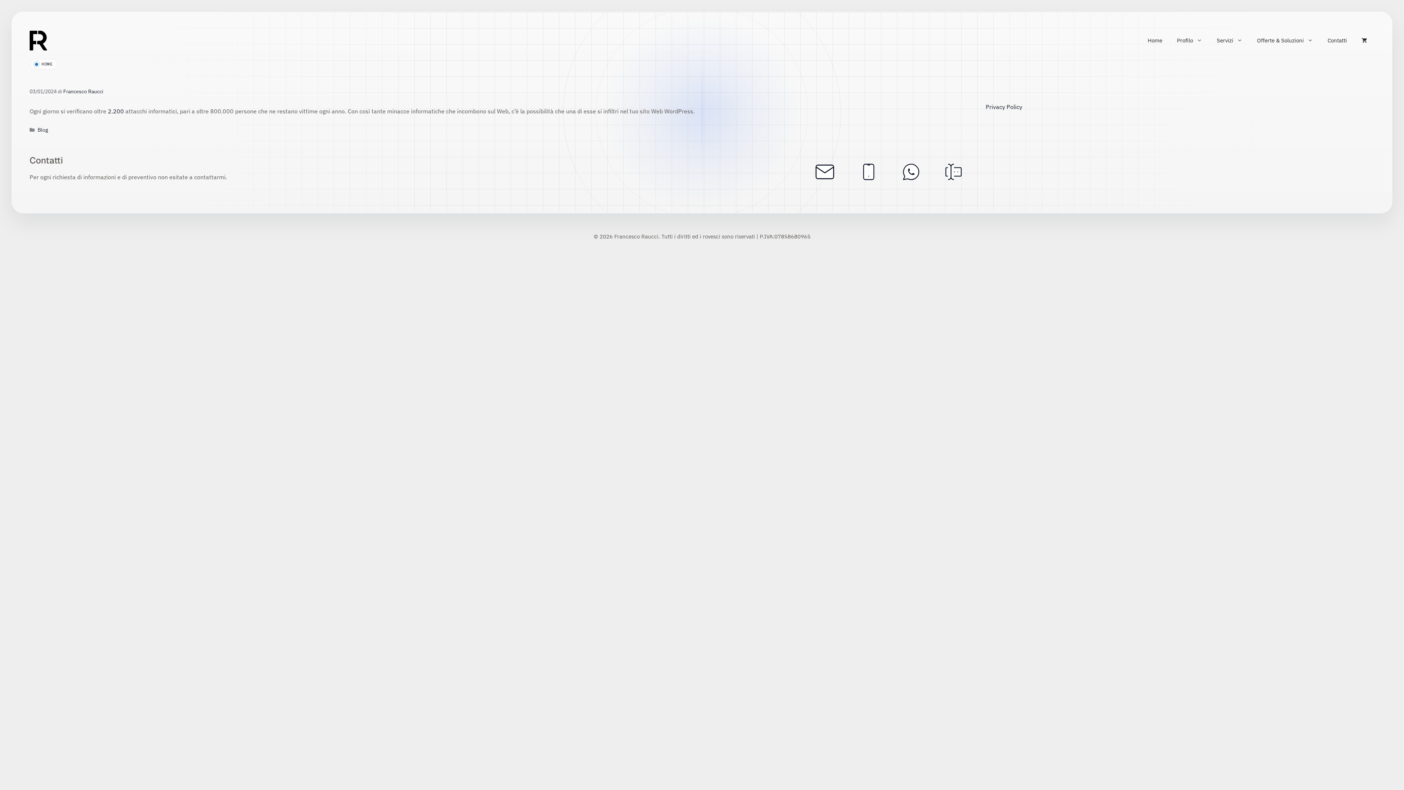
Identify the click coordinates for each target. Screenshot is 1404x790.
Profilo (1185, 40)
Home (1155, 40)
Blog (43, 130)
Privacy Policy (1004, 106)
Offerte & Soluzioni (1280, 40)
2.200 (116, 111)
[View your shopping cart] (1364, 41)
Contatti (1337, 40)
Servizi (1225, 40)
